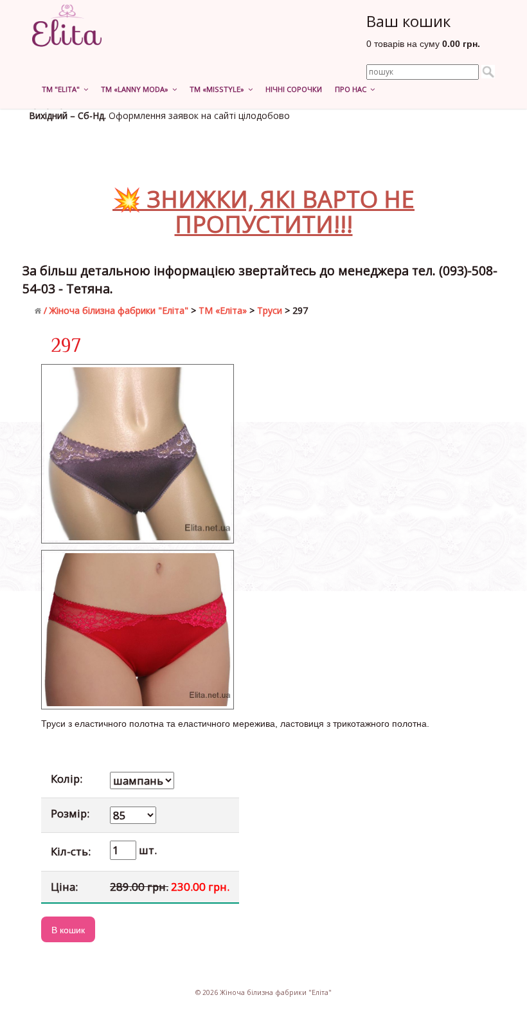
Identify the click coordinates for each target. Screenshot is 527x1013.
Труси (269, 310)
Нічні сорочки (293, 89)
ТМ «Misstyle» (219, 89)
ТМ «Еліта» (223, 310)
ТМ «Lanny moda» (136, 89)
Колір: (66, 778)
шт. (146, 850)
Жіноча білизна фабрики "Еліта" (118, 310)
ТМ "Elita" (63, 89)
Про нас (352, 89)
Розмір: (70, 813)
